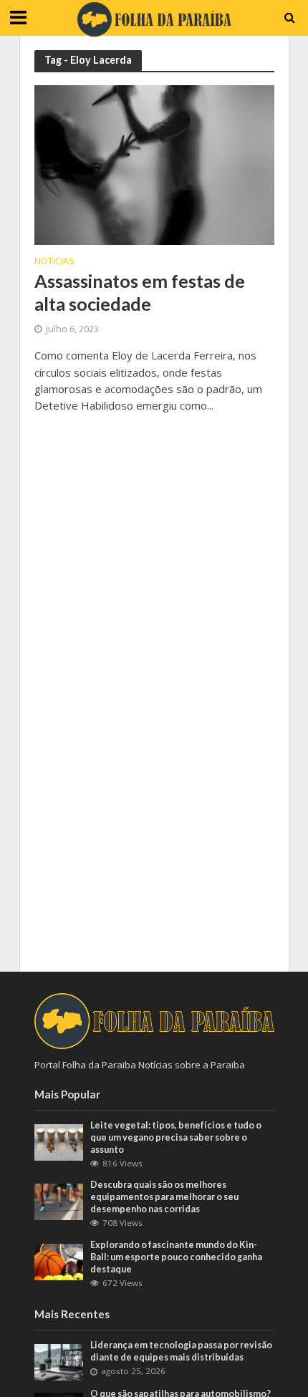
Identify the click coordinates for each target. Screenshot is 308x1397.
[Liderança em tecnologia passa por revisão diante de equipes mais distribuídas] (59, 1361)
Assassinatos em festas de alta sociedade (139, 292)
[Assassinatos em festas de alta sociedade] (154, 164)
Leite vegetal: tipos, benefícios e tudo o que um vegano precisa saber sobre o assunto (175, 1137)
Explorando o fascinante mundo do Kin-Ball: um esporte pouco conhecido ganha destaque (176, 1257)
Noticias (54, 262)
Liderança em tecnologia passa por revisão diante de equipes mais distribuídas (181, 1351)
